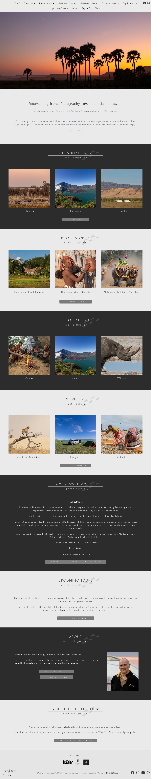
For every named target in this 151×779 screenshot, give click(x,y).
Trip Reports (129, 3)
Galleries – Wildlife (110, 3)
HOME (16, 3)
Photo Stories (45, 3)
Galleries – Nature (88, 3)
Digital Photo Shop (91, 8)
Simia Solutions (112, 773)
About (75, 8)
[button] (29, 3)
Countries (28, 3)
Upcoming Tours (58, 8)
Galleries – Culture (67, 3)
